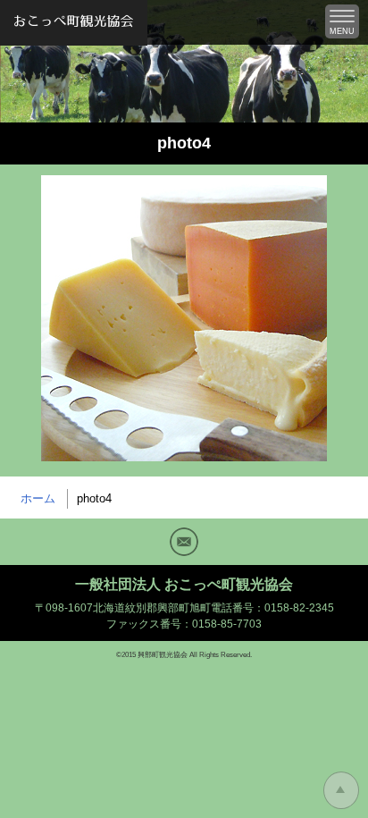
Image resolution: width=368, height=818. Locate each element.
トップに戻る (341, 790)
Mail (184, 541)
